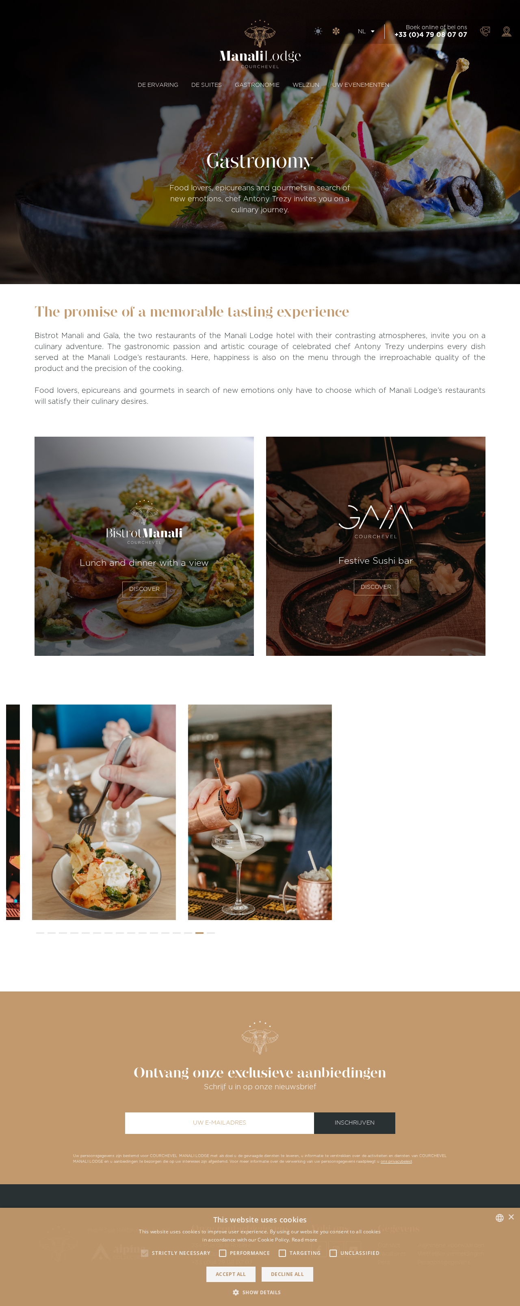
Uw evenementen (360, 85)
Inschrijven (355, 1123)
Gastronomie (257, 85)
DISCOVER (144, 589)
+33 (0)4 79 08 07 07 (430, 35)
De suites (206, 85)
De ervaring (158, 85)
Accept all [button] (231, 1274)
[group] (104, 812)
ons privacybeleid (396, 1162)
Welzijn (305, 85)
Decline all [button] (287, 1274)
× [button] (511, 1217)
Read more (305, 1239)
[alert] (260, 1257)
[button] (40, 933)
